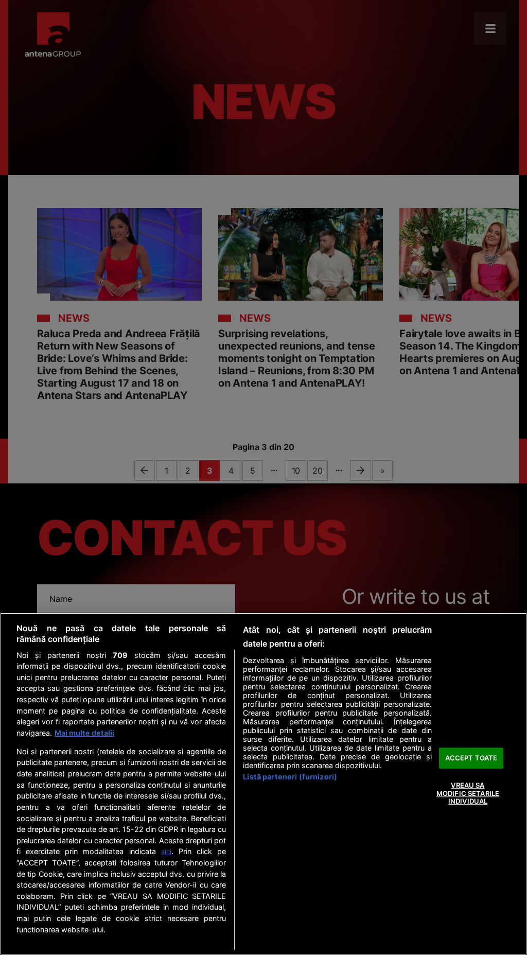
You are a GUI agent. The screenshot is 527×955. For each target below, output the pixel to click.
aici (166, 851)
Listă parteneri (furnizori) (290, 776)
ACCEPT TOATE (471, 758)
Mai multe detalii (84, 732)
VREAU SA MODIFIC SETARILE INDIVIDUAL (467, 793)
